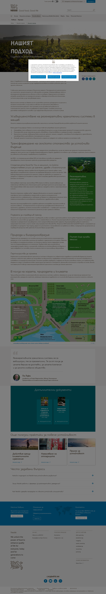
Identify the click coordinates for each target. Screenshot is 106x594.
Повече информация (57, 72)
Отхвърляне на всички (53, 76)
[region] (53, 70)
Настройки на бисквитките (38, 76)
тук (49, 71)
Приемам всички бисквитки (69, 76)
